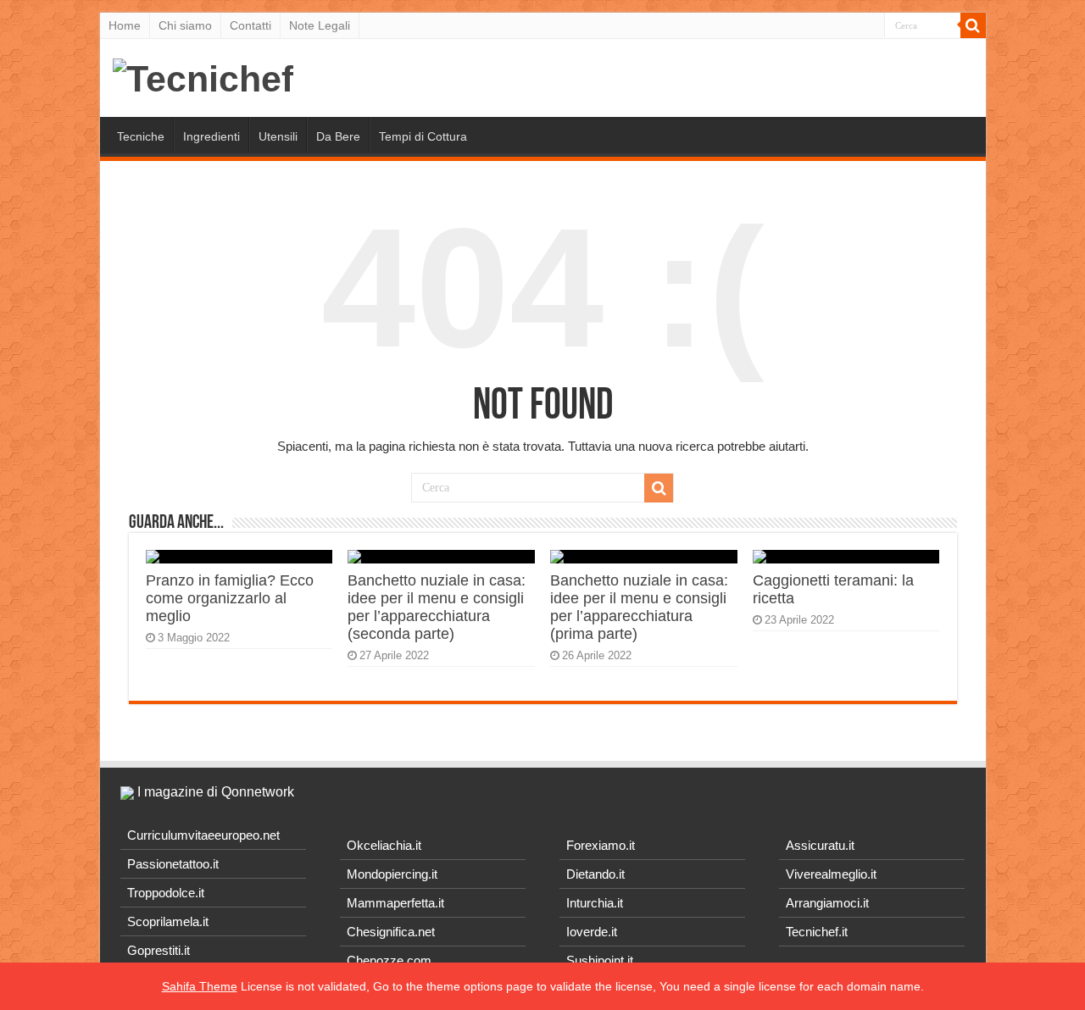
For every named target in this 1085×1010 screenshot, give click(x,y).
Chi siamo (185, 25)
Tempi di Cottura (423, 136)
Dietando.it (595, 874)
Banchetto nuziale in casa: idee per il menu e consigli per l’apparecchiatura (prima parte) (639, 607)
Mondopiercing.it (392, 874)
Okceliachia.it (384, 845)
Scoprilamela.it (168, 921)
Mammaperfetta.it (395, 903)
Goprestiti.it (158, 950)
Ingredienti (211, 136)
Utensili (278, 136)
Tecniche (140, 136)
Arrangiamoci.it (827, 903)
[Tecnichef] (203, 76)
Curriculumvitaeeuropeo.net (203, 835)
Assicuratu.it (820, 845)
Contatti (250, 25)
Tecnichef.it (817, 931)
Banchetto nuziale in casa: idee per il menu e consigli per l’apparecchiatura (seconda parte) (437, 607)
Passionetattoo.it (173, 864)
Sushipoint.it (599, 960)
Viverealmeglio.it (831, 874)
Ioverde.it (591, 931)
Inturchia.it (594, 903)
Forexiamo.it (600, 845)
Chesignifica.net (391, 931)
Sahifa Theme (199, 986)
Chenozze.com (389, 960)
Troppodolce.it (165, 892)
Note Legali (319, 25)
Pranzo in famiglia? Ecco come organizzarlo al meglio (230, 598)
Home (124, 25)
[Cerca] (973, 25)
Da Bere (338, 136)
